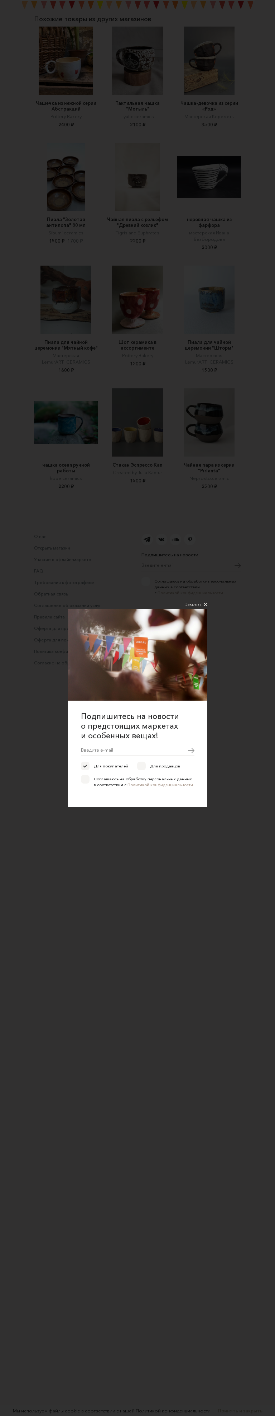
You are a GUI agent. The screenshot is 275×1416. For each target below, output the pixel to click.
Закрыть (193, 604)
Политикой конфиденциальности (160, 784)
